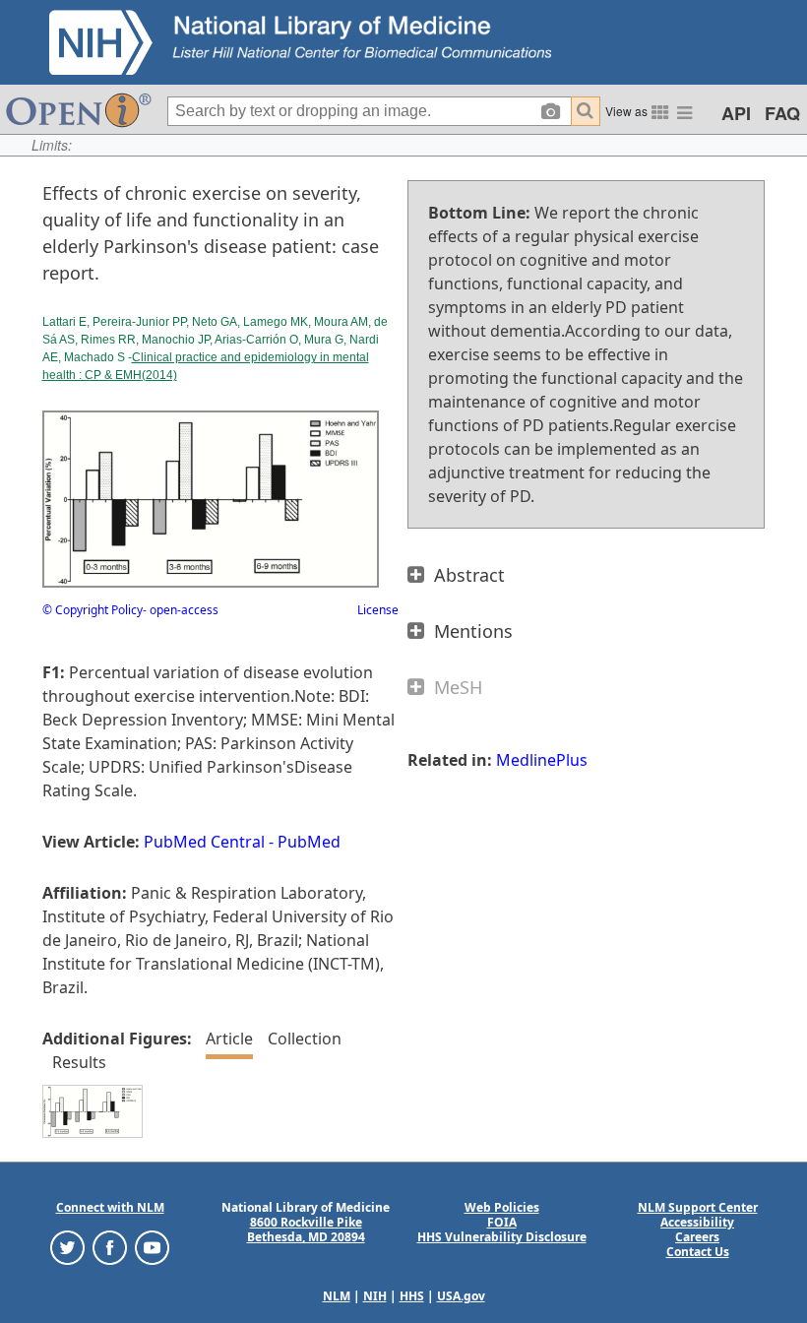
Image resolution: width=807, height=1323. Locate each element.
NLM (336, 1296)
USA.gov (461, 1296)
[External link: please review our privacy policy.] (67, 1246)
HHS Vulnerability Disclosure (502, 1236)
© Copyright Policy (92, 609)
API (736, 113)
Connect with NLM (110, 1207)
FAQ (782, 113)
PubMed (309, 841)
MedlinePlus (542, 760)
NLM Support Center (698, 1207)
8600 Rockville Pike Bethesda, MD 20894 (306, 1229)
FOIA (502, 1222)
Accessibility (697, 1222)
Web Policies (502, 1207)
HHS (412, 1296)
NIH (375, 1296)
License (378, 609)
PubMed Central (204, 841)
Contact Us (697, 1251)
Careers (697, 1236)
